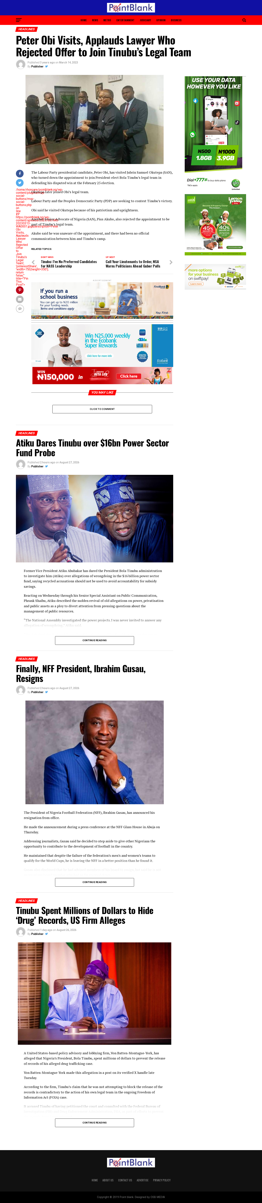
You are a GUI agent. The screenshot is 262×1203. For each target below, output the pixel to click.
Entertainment (125, 20)
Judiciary (145, 20)
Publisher (37, 66)
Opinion (161, 20)
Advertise (142, 1180)
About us (108, 1180)
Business (176, 20)
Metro (107, 20)
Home (84, 20)
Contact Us (125, 1180)
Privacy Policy (162, 1180)
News (95, 20)
